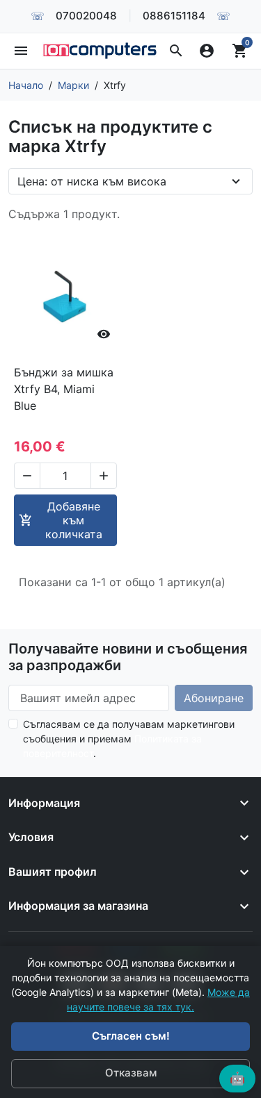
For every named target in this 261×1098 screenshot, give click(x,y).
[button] (176, 51)
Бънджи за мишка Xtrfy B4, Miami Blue (63, 389)
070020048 (86, 15)
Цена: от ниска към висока (91, 181)
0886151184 (174, 15)
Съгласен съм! (131, 1035)
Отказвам (131, 1072)
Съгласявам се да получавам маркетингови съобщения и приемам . (129, 738)
